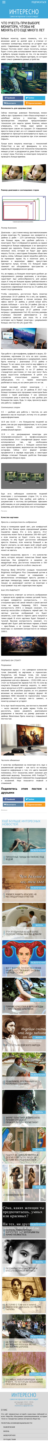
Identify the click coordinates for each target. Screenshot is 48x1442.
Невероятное (9, 1435)
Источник (4, 810)
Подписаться (38, 2)
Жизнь (6, 1431)
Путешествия (9, 1439)
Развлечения (9, 1427)
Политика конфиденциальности (16, 1423)
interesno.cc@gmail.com (24, 1405)
